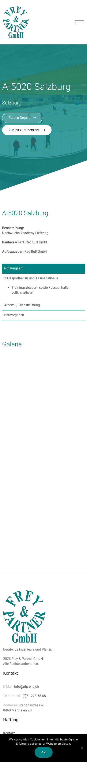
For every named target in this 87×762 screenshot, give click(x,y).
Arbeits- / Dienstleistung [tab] (22, 305)
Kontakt (9, 733)
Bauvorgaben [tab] (14, 315)
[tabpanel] (43, 287)
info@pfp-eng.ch (26, 687)
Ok (43, 752)
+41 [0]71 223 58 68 (31, 696)
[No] (82, 748)
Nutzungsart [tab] (13, 268)
